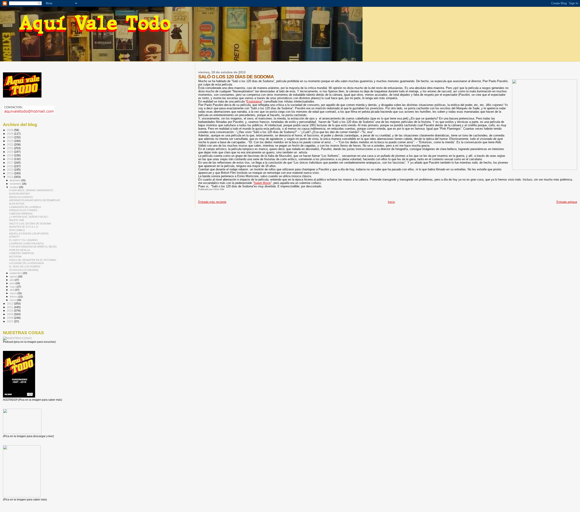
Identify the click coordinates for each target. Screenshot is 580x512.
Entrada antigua (566, 202)
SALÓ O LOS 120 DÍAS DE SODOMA (30, 223)
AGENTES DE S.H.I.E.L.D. (24, 226)
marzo (13, 293)
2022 (10, 144)
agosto (14, 276)
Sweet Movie (262, 183)
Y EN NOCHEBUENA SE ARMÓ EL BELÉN (33, 246)
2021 (10, 148)
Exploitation (254, 101)
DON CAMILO (17, 230)
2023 (10, 140)
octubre (14, 187)
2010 (10, 310)
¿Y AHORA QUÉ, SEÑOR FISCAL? (28, 216)
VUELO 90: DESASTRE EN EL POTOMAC (32, 260)
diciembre (15, 180)
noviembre (16, 183)
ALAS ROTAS (16, 203)
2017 (10, 162)
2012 (10, 303)
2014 (10, 173)
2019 (10, 155)
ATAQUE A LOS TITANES (23, 210)
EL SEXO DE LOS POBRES (24, 266)
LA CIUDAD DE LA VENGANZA (26, 263)
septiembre (16, 273)
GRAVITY (14, 236)
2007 (10, 321)
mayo (13, 286)
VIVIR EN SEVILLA (19, 250)
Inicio (391, 202)
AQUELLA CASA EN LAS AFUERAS (28, 233)
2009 (10, 314)
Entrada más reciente (212, 202)
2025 (10, 133)
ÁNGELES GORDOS (21, 197)
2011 (10, 307)
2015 (10, 169)
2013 (10, 176)
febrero (14, 296)
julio (12, 280)
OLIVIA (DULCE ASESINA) (24, 270)
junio (12, 283)
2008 (10, 317)
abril (12, 289)
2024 (10, 137)
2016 (10, 166)
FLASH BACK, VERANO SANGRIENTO (31, 190)
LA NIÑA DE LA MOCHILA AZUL (26, 243)
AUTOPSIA (15, 256)
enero (13, 300)
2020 (10, 151)
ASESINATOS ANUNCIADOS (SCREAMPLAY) (34, 200)
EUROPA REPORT (19, 193)
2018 (10, 158)
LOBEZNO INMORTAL (21, 253)
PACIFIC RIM (16, 220)
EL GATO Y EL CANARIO (23, 240)
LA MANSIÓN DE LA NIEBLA (25, 207)
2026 (10, 130)
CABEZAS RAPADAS (20, 213)
